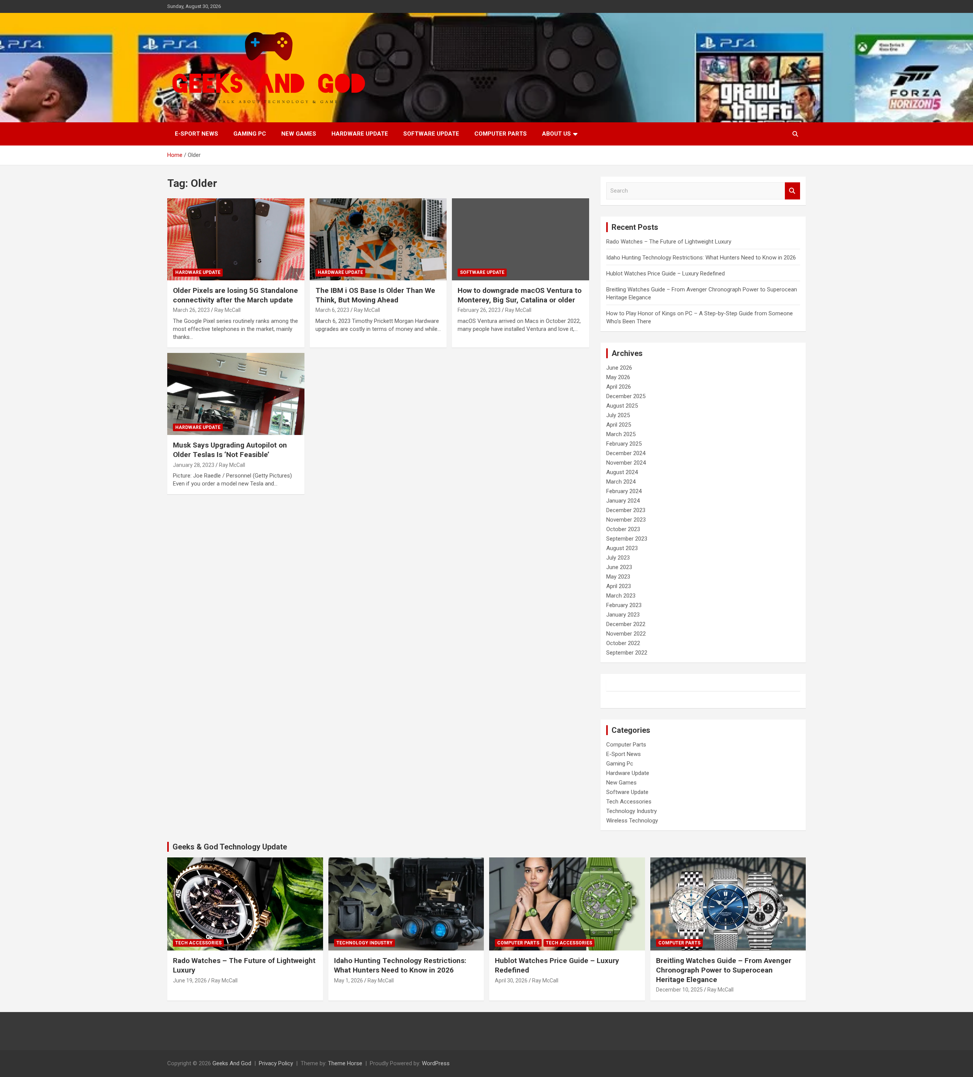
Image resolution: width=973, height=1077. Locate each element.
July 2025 (618, 415)
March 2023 (620, 595)
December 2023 (625, 510)
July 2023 (618, 557)
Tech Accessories (628, 801)
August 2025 (622, 405)
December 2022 (625, 624)
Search (792, 190)
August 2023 (622, 548)
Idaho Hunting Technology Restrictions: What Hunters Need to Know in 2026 (701, 257)
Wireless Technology (632, 820)
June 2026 (619, 367)
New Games (298, 133)
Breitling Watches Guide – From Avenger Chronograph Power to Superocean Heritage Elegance (723, 970)
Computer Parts (500, 133)
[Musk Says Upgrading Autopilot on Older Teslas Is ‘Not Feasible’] (236, 394)
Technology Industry (631, 811)
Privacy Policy (276, 1063)
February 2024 (624, 491)
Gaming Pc (249, 133)
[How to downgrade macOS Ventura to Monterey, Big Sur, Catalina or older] (521, 239)
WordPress (436, 1063)
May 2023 (618, 576)
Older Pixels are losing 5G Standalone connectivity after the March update (235, 295)
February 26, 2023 (479, 310)
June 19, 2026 (190, 980)
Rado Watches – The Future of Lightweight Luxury (668, 241)
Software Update (431, 133)
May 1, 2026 (348, 980)
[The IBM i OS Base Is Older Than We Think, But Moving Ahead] (378, 239)
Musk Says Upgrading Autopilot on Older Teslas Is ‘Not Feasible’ (230, 450)
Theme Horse (345, 1063)
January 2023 (623, 614)
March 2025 (620, 434)
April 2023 (618, 586)
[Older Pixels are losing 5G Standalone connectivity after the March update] (236, 239)
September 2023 (626, 538)
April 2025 (618, 424)
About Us (556, 133)
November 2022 (626, 633)
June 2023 (619, 567)
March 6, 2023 (332, 310)
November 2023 (626, 519)
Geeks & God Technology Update (230, 846)
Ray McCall (227, 310)
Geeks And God (231, 1063)
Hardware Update (359, 133)
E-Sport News (196, 133)
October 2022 (623, 643)
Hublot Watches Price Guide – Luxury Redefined (666, 273)
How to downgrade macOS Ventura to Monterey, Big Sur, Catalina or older (520, 295)
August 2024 (622, 472)
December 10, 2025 (679, 990)
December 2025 (625, 396)
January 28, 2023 (193, 465)
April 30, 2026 (511, 980)
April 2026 (618, 386)
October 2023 (623, 529)
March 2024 (620, 481)
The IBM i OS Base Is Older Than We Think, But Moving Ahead (375, 295)
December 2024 (625, 453)
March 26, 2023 (191, 310)
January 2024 (623, 500)
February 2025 (624, 443)
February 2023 (624, 605)
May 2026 (618, 377)
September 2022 (626, 652)
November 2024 (626, 462)
